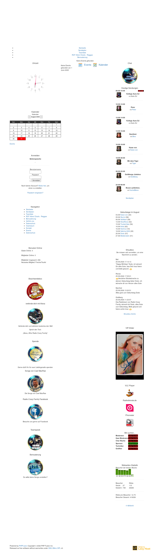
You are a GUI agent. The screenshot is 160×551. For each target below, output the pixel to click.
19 (35, 133)
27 (42, 136)
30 (13, 139)
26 (35, 136)
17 (21, 133)
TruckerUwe (124, 224)
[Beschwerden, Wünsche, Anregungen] (35, 291)
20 (42, 133)
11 (29, 130)
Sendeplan (130, 198)
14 (49, 130)
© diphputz (130, 505)
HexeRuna (124, 222)
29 (56, 136)
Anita (122, 226)
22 (56, 133)
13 (42, 130)
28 (49, 136)
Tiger (134, 163)
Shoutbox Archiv (130, 314)
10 (21, 130)
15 (56, 130)
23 (13, 136)
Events (12, 144)
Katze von (134, 150)
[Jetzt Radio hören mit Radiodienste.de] (130, 407)
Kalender (103, 64)
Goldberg (134, 176)
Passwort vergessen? (35, 192)
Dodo (122, 233)
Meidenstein (124, 236)
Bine (134, 136)
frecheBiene (134, 190)
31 (21, 139)
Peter (134, 109)
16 (13, 133)
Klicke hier (42, 185)
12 (35, 130)
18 (29, 133)
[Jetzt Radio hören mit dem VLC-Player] (130, 393)
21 (49, 133)
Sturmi (122, 217)
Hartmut (123, 229)
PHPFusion (23, 546)
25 (29, 136)
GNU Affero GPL (54, 548)
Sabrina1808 (125, 231)
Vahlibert (123, 219)
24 (21, 136)
